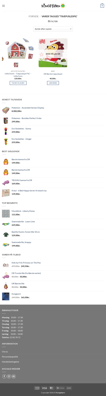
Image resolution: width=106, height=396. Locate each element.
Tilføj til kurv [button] (18, 83)
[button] (3, 6)
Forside (34, 16)
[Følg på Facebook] (4, 376)
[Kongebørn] (53, 5)
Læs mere (53, 83)
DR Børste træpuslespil (53, 74)
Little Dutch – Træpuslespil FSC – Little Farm (18, 74)
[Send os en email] (14, 376)
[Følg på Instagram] (9, 376)
